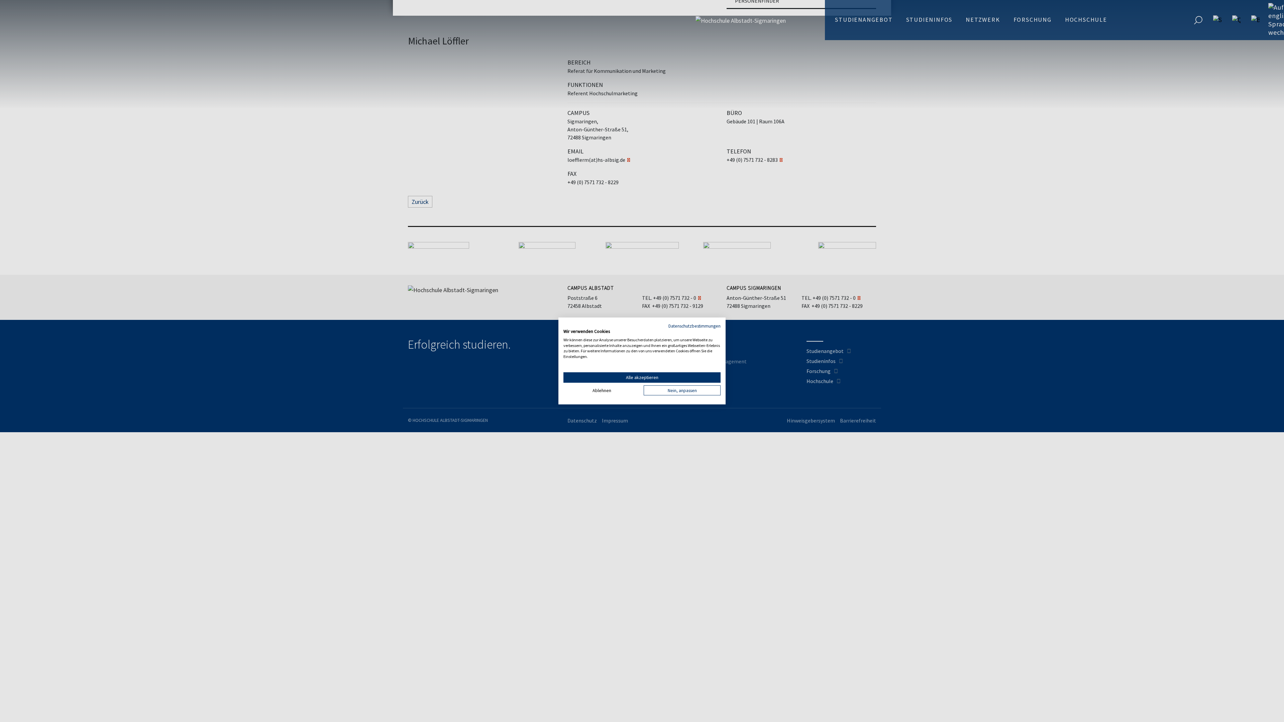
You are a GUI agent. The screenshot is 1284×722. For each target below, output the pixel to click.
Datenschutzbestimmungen (694, 326)
